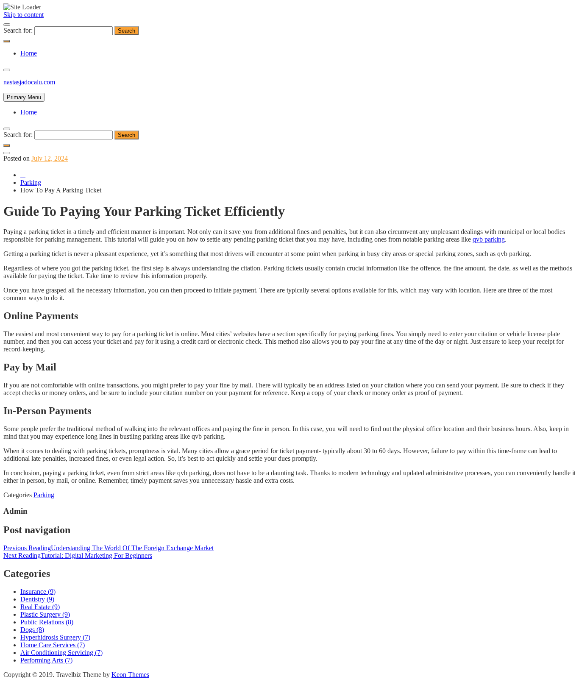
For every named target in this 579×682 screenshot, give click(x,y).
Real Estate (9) (40, 606)
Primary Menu (24, 97)
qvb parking (489, 239)
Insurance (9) (38, 591)
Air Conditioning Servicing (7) (61, 652)
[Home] (22, 174)
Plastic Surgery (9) (45, 614)
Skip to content (23, 14)
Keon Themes (130, 674)
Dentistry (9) (37, 599)
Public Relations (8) (46, 622)
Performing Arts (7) (46, 660)
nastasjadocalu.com (29, 82)
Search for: (18, 30)
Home (28, 53)
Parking (43, 494)
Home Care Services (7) (52, 645)
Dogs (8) (32, 629)
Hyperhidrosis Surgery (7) (55, 637)
